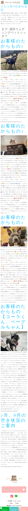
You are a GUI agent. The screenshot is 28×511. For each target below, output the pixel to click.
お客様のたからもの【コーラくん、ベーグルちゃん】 (13, 317)
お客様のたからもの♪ (13, 44)
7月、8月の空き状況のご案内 (14, 421)
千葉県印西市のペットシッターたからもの (14, 6)
